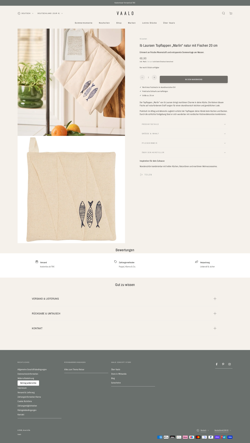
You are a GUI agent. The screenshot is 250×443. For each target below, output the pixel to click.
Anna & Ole (26, 430)
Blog (113, 378)
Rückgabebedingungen (27, 410)
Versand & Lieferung (26, 392)
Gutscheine (116, 382)
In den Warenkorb (193, 79)
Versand (150, 62)
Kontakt (21, 414)
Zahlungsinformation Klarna (29, 397)
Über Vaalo (115, 369)
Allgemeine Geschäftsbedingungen (32, 369)
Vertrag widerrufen (28, 383)
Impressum (22, 388)
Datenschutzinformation (28, 374)
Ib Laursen (143, 39)
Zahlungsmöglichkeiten (27, 405)
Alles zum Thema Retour (74, 369)
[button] (223, 13)
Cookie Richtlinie (25, 401)
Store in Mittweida (119, 374)
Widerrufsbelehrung (26, 378)
